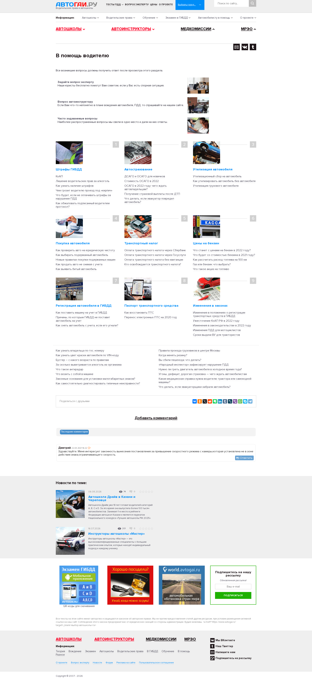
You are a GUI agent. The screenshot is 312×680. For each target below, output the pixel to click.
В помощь (184, 651)
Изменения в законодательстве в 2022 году (222, 325)
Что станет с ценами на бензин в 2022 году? (222, 250)
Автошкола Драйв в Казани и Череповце (111, 498)
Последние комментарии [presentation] (74, 431)
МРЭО (247, 29)
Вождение (75, 651)
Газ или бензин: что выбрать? (212, 264)
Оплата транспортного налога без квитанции (153, 259)
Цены (153, 4)
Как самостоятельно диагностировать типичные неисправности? (98, 383)
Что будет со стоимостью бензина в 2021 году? (224, 255)
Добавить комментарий (156, 418)
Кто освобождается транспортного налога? (152, 264)
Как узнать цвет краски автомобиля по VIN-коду (87, 355)
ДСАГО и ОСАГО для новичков (144, 176)
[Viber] (235, 401)
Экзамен (90, 651)
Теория (60, 651)
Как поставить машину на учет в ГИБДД (81, 312)
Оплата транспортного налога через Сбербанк (155, 250)
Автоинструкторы (131, 29)
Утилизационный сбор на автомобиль (217, 176)
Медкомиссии (196, 29)
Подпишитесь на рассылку (234, 658)
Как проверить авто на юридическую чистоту (85, 250)
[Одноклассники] (200, 401)
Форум (109, 662)
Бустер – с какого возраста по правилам (82, 360)
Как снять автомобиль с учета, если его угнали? (87, 325)
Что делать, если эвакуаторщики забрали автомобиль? (195, 387)
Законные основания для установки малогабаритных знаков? (95, 379)
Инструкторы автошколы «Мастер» (116, 534)
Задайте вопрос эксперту (76, 82)
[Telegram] (250, 401)
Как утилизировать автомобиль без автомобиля (224, 181)
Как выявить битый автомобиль (76, 269)
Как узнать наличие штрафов (75, 186)
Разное (60, 654)
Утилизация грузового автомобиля (216, 186)
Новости (97, 662)
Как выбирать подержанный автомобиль (82, 255)
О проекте (166, 4)
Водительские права (119, 17)
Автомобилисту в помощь (214, 17)
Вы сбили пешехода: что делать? (180, 360)
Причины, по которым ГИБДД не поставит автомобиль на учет (83, 319)
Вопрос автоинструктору (75, 102)
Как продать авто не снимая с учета (79, 264)
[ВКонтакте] (194, 401)
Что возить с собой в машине (74, 374)
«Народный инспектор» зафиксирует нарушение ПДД (194, 364)
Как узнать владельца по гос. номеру (80, 350)
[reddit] (210, 401)
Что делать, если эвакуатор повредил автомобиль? (149, 200)
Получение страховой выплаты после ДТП (152, 194)
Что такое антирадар (69, 369)
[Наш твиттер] (253, 47)
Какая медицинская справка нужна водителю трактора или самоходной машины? (205, 380)
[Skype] (245, 401)
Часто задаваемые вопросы (77, 118)
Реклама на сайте (125, 662)
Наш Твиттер (224, 646)
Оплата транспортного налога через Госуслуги (155, 255)
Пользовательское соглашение (156, 662)
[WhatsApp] (240, 401)
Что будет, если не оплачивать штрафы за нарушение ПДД (83, 196)
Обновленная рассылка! (233, 580)
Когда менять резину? (173, 355)
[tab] (74, 432)
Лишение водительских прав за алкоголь (82, 181)
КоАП (59, 176)
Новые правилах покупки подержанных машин (85, 259)
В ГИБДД (152, 651)
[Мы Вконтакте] (245, 47)
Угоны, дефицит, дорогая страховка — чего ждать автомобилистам (203, 374)
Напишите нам (225, 652)
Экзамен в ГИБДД (176, 17)
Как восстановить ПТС (139, 312)
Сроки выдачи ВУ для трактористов (216, 335)
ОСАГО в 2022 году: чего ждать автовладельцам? (145, 187)
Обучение (149, 17)
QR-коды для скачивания (79, 606)
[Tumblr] (225, 401)
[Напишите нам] (236, 47)
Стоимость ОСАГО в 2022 (141, 181)
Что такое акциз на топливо (211, 269)
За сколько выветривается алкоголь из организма (89, 364)
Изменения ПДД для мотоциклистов (217, 330)
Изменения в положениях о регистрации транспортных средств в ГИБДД (219, 314)
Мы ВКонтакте (225, 640)
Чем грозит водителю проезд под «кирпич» (84, 190)
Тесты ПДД (113, 4)
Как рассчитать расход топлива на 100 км (220, 259)
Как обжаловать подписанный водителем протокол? (83, 205)
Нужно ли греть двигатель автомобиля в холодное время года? (200, 369)
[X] (205, 401)
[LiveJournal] (230, 401)
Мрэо (190, 639)
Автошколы (89, 17)
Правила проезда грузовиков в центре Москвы (189, 350)
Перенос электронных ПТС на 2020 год (150, 317)
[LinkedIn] (220, 401)
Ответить (246, 458)
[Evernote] (215, 401)
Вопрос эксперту (137, 4)
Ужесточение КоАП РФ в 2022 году (216, 321)
